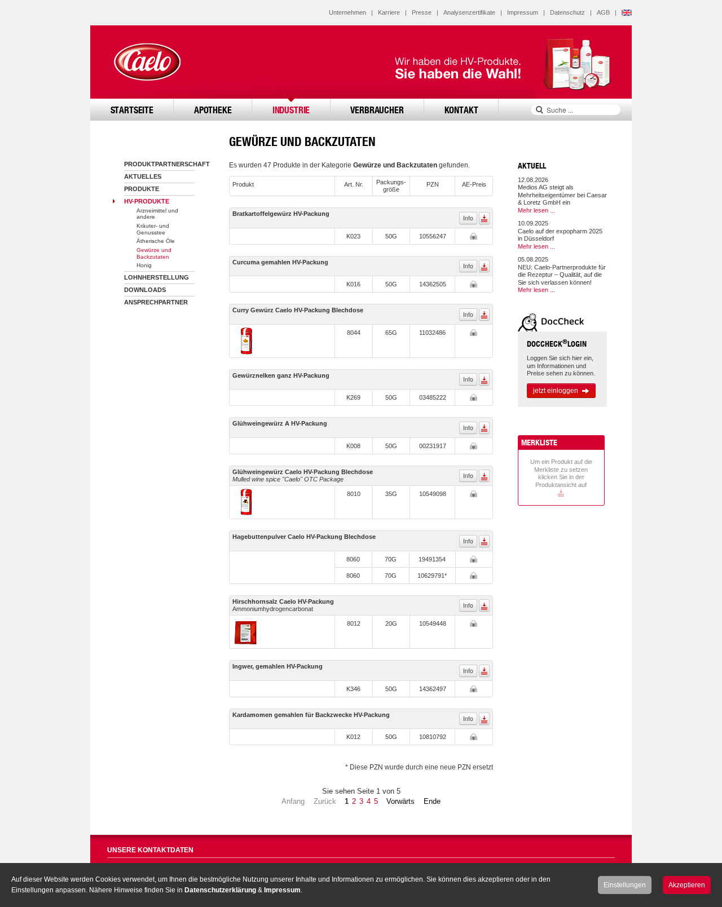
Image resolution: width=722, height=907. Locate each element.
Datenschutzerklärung (220, 890)
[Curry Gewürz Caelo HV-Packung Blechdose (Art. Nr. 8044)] (246, 340)
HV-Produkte (146, 201)
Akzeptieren (686, 885)
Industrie (291, 110)
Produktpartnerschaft (167, 164)
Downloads (145, 289)
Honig (144, 265)
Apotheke (213, 110)
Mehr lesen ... (536, 210)
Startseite (132, 110)
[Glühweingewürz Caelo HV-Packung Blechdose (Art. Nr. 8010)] (246, 501)
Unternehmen (347, 12)
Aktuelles (142, 176)
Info (468, 218)
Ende (432, 801)
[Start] (146, 62)
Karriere (389, 12)
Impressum (522, 12)
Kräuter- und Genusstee (153, 229)
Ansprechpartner (156, 302)
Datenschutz (567, 12)
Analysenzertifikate (469, 12)
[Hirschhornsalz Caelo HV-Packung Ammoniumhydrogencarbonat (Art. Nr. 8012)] (246, 631)
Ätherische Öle (156, 241)
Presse (422, 12)
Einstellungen (625, 885)
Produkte (141, 188)
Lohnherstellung (156, 277)
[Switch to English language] (627, 12)
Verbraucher (376, 110)
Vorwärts (400, 801)
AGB (603, 12)
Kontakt (461, 110)
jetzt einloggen (555, 391)
